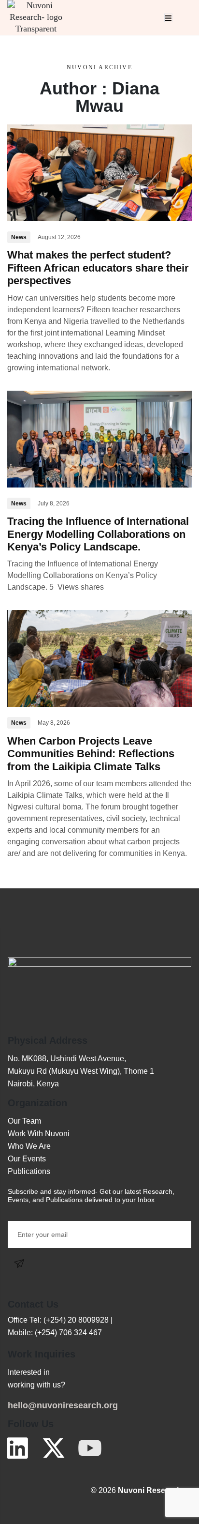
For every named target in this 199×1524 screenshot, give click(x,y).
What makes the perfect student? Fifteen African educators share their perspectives (98, 268)
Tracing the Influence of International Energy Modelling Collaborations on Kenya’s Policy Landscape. (98, 534)
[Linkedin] (17, 1448)
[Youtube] (90, 1448)
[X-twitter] (54, 1448)
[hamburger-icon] (168, 18)
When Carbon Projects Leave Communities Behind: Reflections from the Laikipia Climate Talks (90, 754)
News (19, 237)
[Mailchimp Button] (21, 1263)
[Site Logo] (35, 16)
